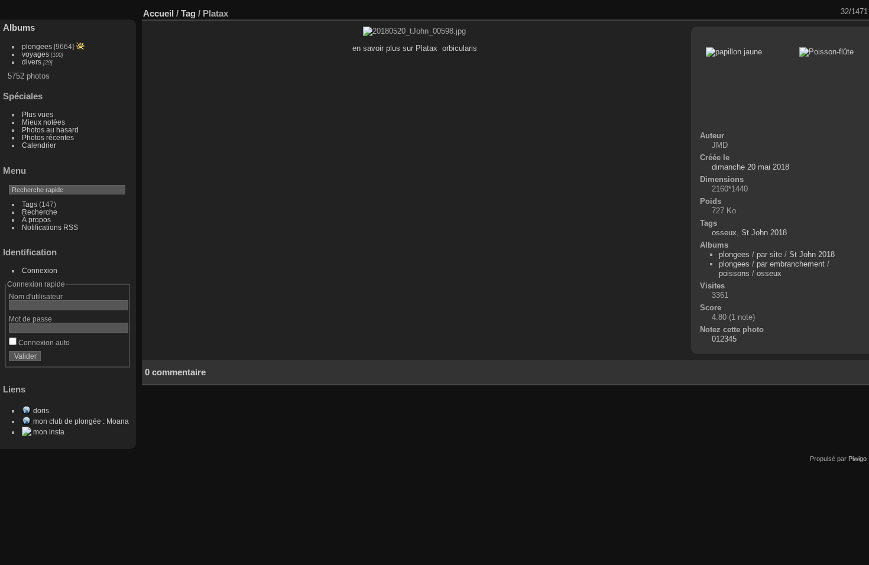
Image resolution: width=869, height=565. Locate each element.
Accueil (158, 13)
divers (31, 62)
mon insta (48, 432)
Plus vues (37, 114)
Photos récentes (48, 137)
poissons (734, 273)
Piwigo (857, 458)
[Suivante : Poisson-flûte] (833, 12)
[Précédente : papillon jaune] (817, 12)
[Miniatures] (802, 12)
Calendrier (39, 145)
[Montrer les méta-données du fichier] (771, 12)
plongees (37, 46)
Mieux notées (43, 122)
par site (769, 254)
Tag (188, 13)
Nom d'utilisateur (36, 296)
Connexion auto (43, 342)
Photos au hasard (50, 130)
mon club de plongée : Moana (81, 421)
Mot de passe (30, 319)
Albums (19, 27)
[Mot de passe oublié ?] (117, 358)
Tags (29, 204)
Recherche (39, 212)
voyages (35, 54)
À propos (36, 219)
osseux (724, 232)
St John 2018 (764, 232)
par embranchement (791, 263)
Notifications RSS (50, 227)
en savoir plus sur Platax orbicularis (414, 48)
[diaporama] (756, 12)
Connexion (39, 270)
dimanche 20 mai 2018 (750, 167)
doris (41, 410)
